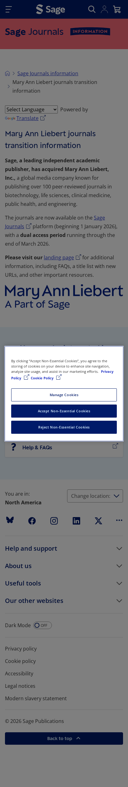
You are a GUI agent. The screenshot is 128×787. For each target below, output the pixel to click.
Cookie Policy (42, 378)
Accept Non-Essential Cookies (64, 411)
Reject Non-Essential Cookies (64, 427)
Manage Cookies (64, 394)
